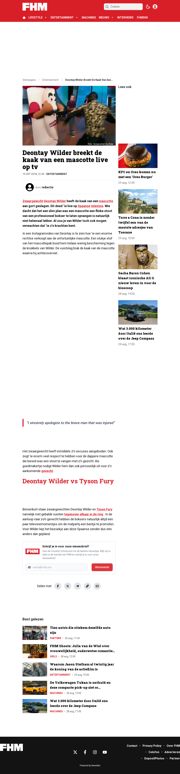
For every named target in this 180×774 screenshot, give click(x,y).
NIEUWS (104, 17)
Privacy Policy (152, 745)
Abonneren (102, 567)
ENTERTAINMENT (62, 17)
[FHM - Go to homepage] (11, 747)
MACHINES (89, 17)
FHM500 (142, 17)
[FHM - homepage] (34, 7)
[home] (24, 17)
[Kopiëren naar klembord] (87, 586)
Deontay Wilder (55, 201)
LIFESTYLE (35, 17)
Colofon (154, 752)
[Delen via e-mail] (97, 586)
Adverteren (172, 752)
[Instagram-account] (95, 752)
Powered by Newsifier (90, 765)
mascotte (106, 201)
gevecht (47, 471)
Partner (55, 638)
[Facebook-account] (85, 752)
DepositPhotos (154, 758)
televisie (97, 206)
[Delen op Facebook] (57, 586)
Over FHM (173, 745)
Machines (56, 693)
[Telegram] (77, 586)
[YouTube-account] (105, 752)
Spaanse (84, 206)
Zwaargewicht (32, 201)
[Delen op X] (67, 586)
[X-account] (75, 752)
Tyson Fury (104, 509)
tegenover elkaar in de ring (83, 514)
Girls (53, 656)
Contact (132, 745)
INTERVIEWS (125, 17)
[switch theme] (148, 6)
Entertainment (56, 174)
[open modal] (155, 6)
